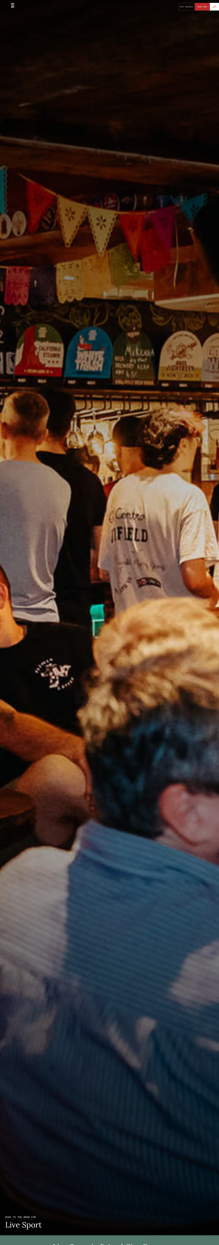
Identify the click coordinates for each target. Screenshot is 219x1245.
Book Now (202, 6)
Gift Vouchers (186, 7)
